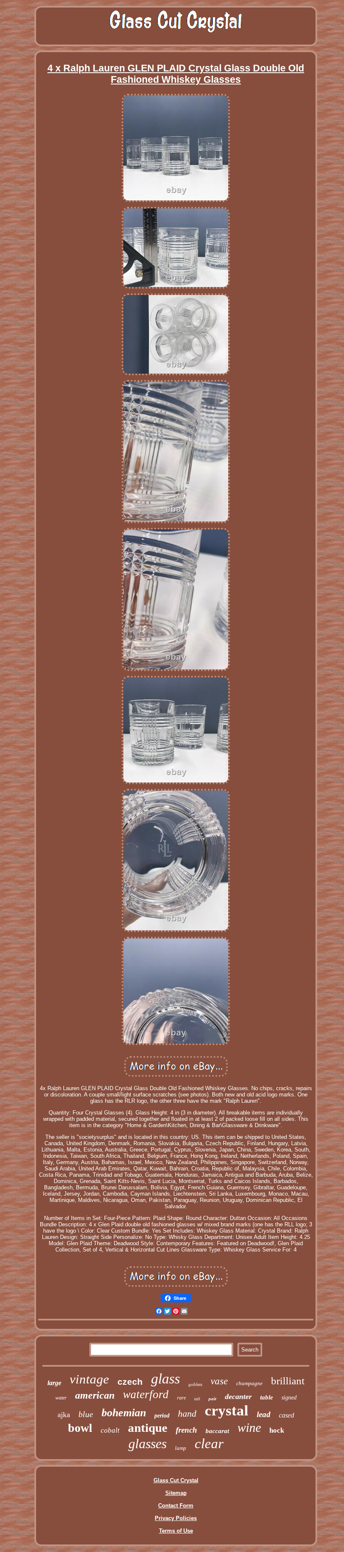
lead (264, 1414)
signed (289, 1397)
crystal (226, 1410)
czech (130, 1381)
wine (249, 1427)
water (61, 1398)
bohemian (124, 1413)
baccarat (217, 1431)
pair (212, 1398)
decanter (238, 1396)
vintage (89, 1379)
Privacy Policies (176, 1518)
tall (197, 1399)
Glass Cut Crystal (176, 1480)
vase (219, 1381)
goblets (195, 1384)
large (54, 1382)
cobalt (110, 1430)
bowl (80, 1427)
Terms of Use (176, 1531)
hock (276, 1430)
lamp (180, 1448)
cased (286, 1415)
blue (85, 1414)
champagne (249, 1383)
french (186, 1430)
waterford (146, 1394)
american (95, 1395)
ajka (63, 1414)
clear (209, 1443)
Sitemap (176, 1493)
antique (147, 1427)
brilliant (288, 1380)
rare (181, 1398)
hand (187, 1413)
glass (165, 1378)
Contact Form (175, 1505)
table (266, 1397)
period (161, 1415)
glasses (147, 1443)
